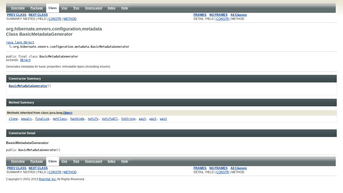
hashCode (77, 119)
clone (13, 119)
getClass (60, 119)
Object (25, 60)
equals (26, 119)
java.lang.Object (20, 42)
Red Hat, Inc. (47, 179)
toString (128, 119)
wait (142, 119)
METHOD (70, 19)
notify (93, 119)
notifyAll (110, 119)
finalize (42, 119)
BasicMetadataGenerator (28, 86)
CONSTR (54, 19)
